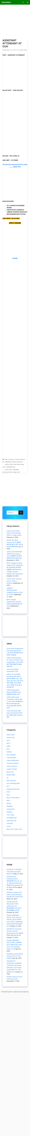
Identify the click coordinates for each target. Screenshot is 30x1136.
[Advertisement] (15, 23)
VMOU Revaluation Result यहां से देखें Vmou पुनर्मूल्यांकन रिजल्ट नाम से (14, 692)
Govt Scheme (11, 755)
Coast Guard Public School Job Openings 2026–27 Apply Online (14, 533)
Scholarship (10, 809)
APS (8, 740)
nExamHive (6, 2)
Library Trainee (12, 769)
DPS (8, 749)
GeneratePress (24, 992)
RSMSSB (9, 806)
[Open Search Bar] (23, 2)
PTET (8, 792)
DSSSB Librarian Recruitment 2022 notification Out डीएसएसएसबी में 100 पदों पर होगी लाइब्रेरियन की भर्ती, (14, 906)
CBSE (8, 746)
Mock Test (10, 772)
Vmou (9, 826)
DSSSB (9, 752)
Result (9, 803)
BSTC (8, 743)
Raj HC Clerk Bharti (13, 798)
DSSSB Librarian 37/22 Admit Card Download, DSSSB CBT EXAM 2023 (15, 895)
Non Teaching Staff (13, 783)
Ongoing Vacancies (13, 789)
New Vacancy (9, 459)
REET (8, 800)
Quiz (8, 795)
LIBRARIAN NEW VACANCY (14, 462)
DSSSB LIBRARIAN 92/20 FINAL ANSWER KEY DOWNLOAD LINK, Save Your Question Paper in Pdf (14, 945)
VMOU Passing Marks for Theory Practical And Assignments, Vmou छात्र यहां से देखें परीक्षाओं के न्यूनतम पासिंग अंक (15, 662)
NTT (8, 786)
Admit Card (10, 735)
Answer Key (11, 737)
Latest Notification (13, 760)
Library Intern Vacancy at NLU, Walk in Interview (14, 581)
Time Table (10, 815)
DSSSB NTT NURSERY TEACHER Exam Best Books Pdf (14, 872)
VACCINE (10, 823)
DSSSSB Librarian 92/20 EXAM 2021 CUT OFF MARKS (15, 956)
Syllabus (9, 812)
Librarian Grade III (13, 763)
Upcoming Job (11, 820)
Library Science (20, 459)
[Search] (20, 513)
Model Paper (11, 775)
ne (7, 777)
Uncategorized (11, 818)
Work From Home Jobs (14, 829)
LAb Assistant (11, 757)
